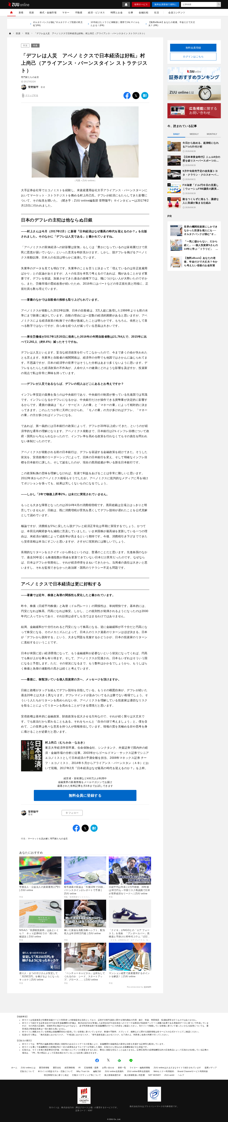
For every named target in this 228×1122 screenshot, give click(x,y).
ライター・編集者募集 (140, 1068)
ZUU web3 (169, 1075)
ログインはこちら (193, 56)
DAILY (176, 134)
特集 (35, 45)
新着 (21, 12)
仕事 (130, 12)
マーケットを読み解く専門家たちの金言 (48, 838)
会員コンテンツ (176, 12)
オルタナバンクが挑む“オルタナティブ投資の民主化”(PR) (58, 24)
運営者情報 (44, 1068)
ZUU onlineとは (28, 1068)
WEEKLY (194, 134)
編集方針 (97, 1071)
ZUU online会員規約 (114, 1071)
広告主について (27, 1071)
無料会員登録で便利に (165, 4)
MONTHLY (212, 134)
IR (79, 1068)
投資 (31, 12)
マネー (65, 12)
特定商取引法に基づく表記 (56, 1075)
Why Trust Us (83, 1071)
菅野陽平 (33, 87)
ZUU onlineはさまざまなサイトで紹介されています (177, 1068)
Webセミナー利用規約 (164, 1071)
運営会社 (57, 1068)
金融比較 (143, 12)
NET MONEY (154, 1075)
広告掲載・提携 (91, 1068)
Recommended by (135, 987)
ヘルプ (181, 1075)
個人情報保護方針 (112, 1075)
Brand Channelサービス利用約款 (193, 1071)
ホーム (14, 1068)
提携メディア (211, 1068)
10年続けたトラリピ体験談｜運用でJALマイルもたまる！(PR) (115, 24)
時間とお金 (117, 12)
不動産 (78, 12)
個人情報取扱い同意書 (134, 1075)
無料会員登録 (193, 47)
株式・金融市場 (48, 12)
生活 (156, 12)
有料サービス (141, 4)
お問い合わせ (108, 1068)
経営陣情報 (70, 1068)
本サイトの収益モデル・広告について (55, 1071)
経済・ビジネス (96, 12)
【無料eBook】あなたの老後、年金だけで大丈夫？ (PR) (171, 24)
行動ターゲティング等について (86, 1075)
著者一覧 (122, 1068)
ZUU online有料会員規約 (138, 1071)
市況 (25, 45)
